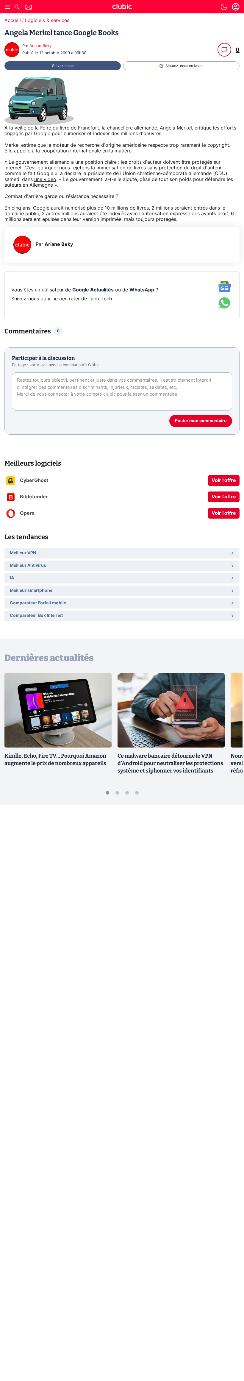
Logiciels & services (47, 20)
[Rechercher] (17, 8)
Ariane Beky (40, 46)
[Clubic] (122, 7)
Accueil (12, 20)
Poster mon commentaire (200, 421)
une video (45, 179)
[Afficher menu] (7, 7)
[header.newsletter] (28, 8)
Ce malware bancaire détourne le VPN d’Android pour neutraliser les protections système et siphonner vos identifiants (170, 763)
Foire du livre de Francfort (69, 128)
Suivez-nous (62, 66)
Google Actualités (93, 290)
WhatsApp (141, 290)
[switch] (223, 7)
